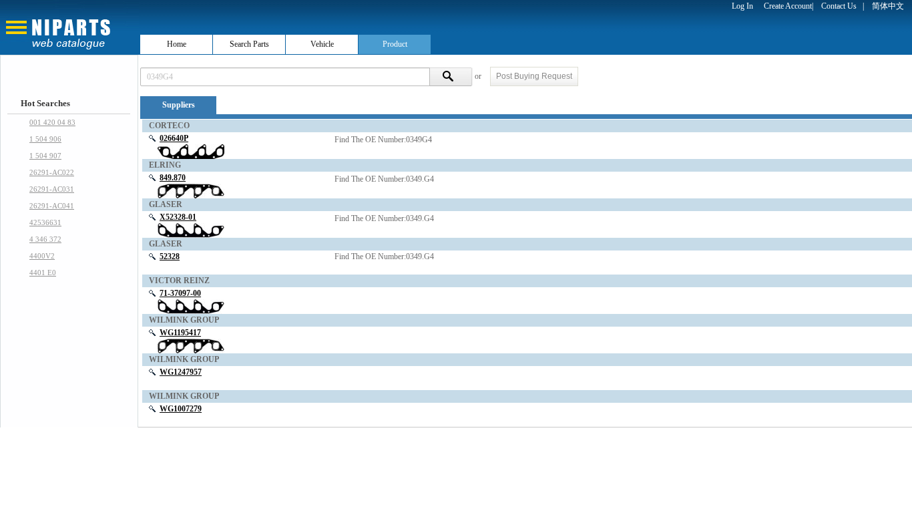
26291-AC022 (51, 172)
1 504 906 (45, 139)
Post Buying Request (534, 76)
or (479, 76)
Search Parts (249, 44)
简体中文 (888, 6)
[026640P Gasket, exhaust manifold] (191, 151)
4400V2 (42, 256)
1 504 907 (45, 156)
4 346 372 (45, 239)
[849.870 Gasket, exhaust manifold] (191, 190)
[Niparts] (69, 26)
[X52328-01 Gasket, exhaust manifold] (191, 229)
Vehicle (322, 44)
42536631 (45, 222)
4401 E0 (42, 273)
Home (176, 44)
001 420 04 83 (52, 122)
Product (395, 44)
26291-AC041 (51, 206)
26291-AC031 (51, 189)
